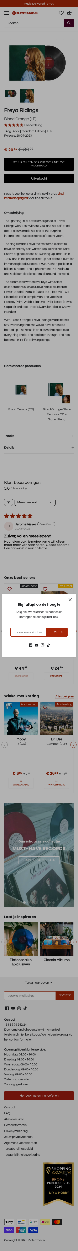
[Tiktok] (48, 645)
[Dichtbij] (70, 599)
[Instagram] (42, 645)
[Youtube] (36, 645)
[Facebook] (30, 645)
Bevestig (57, 632)
